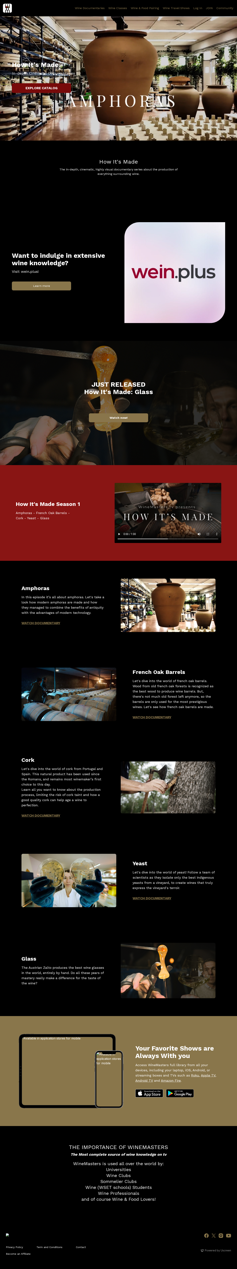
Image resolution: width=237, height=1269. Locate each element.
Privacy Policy (14, 1247)
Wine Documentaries (90, 8)
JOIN (209, 8)
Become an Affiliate (18, 1253)
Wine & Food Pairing (145, 8)
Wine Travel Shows (176, 8)
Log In (197, 8)
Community (224, 8)
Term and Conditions (49, 1247)
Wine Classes (117, 8)
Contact (81, 1247)
